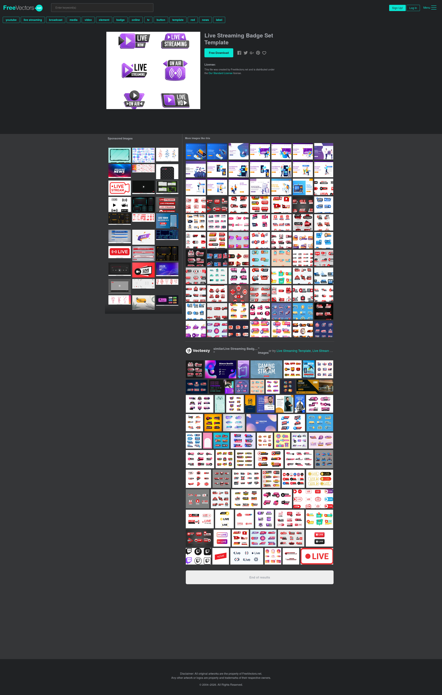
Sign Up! (397, 8)
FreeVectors (23, 8)
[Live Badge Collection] (260, 222)
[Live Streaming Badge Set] (303, 276)
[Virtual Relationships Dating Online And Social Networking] (323, 151)
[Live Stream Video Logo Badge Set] (281, 293)
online (136, 20)
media (74, 20)
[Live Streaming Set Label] (281, 204)
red (193, 20)
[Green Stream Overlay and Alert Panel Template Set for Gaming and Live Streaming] (119, 155)
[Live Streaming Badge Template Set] (281, 240)
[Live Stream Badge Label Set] (217, 276)
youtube (11, 20)
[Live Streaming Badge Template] (323, 311)
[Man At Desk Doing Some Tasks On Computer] (281, 187)
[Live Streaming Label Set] (260, 311)
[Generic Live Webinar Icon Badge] (239, 311)
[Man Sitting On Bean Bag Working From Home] (239, 151)
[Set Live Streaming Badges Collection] (303, 204)
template (178, 20)
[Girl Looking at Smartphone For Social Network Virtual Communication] (196, 169)
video (88, 20)
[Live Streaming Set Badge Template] (239, 258)
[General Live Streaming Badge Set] (303, 240)
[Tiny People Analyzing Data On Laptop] (303, 187)
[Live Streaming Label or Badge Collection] (217, 240)
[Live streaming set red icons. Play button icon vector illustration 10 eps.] (143, 220)
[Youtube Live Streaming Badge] (196, 329)
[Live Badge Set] (260, 276)
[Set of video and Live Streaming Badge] (196, 276)
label (219, 20)
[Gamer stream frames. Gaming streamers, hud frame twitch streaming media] (167, 237)
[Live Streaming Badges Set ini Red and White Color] (239, 293)
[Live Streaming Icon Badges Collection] (239, 240)
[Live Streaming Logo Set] (303, 293)
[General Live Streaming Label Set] (196, 311)
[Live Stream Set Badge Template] (260, 258)
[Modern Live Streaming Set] (260, 240)
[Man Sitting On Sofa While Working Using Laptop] (260, 151)
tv (148, 20)
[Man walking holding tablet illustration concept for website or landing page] (323, 169)
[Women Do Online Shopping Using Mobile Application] (260, 187)
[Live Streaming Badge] (303, 222)
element (104, 20)
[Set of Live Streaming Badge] (323, 258)
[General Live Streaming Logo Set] (196, 293)
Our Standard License (221, 73)
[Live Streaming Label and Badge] (196, 222)
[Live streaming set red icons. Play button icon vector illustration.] (143, 171)
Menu (426, 7)
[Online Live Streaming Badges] (260, 293)
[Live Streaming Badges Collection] (281, 258)
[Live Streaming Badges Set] (323, 187)
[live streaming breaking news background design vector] (119, 171)
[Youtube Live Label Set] (323, 329)
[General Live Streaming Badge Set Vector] (281, 222)
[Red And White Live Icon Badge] (239, 329)
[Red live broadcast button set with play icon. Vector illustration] (167, 204)
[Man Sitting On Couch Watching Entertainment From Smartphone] (196, 151)
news (205, 20)
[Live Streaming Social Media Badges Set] (323, 204)
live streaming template (294, 350)
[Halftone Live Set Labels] (217, 293)
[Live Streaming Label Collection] (260, 329)
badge (120, 20)
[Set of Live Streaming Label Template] (323, 293)
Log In (413, 8)
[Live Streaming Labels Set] (281, 329)
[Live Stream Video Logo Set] (196, 240)
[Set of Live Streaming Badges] (239, 204)
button (161, 20)
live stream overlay (326, 350)
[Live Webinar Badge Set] (239, 276)
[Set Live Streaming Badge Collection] (217, 204)
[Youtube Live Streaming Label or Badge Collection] (260, 204)
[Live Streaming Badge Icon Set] (303, 258)
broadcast (55, 20)
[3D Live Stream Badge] (323, 222)
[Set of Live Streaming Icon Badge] (239, 222)
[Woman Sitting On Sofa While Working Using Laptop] (303, 151)
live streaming (33, 20)
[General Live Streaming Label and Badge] (323, 276)
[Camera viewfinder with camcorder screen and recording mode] (143, 286)
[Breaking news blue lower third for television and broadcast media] (119, 237)
